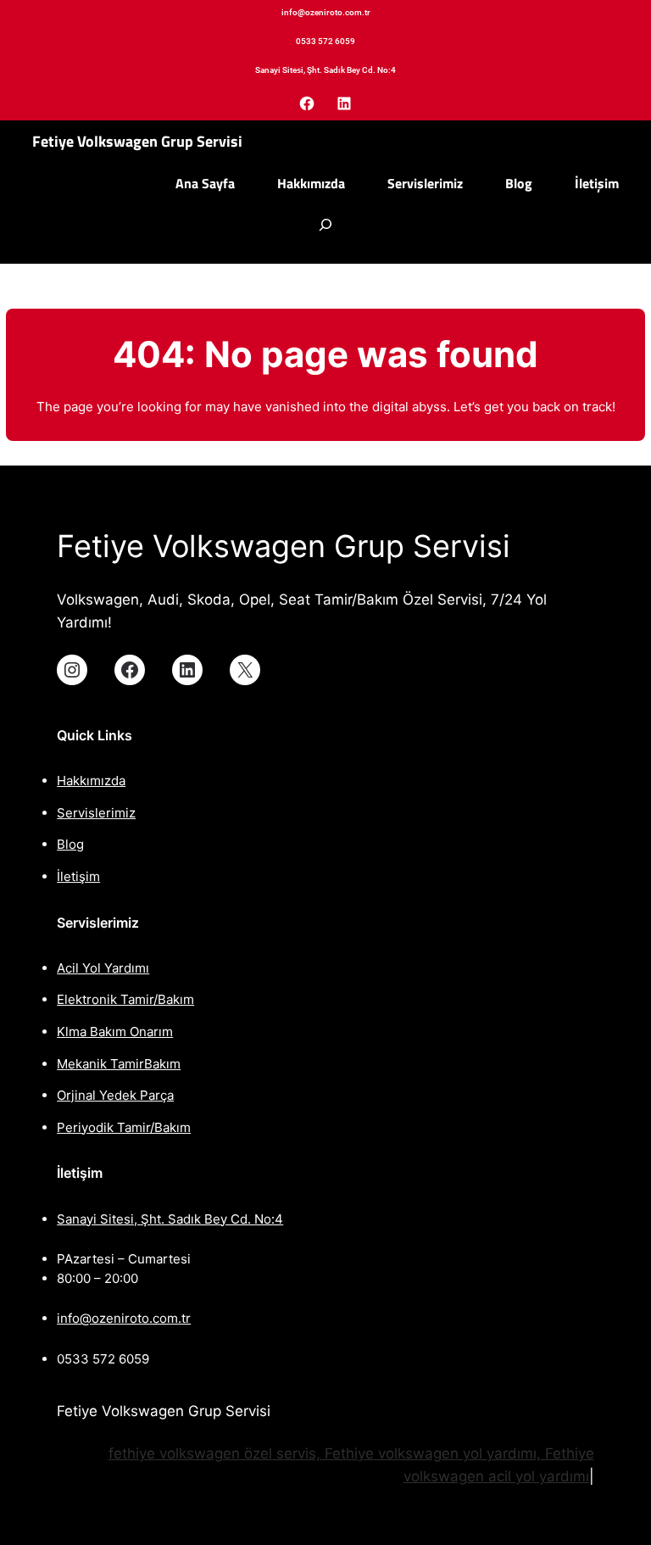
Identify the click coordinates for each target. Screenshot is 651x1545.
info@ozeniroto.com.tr (124, 1318)
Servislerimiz (96, 813)
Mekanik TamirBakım (119, 1064)
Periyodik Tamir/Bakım (124, 1127)
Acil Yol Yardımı (103, 968)
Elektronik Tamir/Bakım (125, 999)
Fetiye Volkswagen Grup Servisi (137, 141)
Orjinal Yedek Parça (115, 1095)
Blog (70, 844)
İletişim (78, 876)
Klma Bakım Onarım (115, 1031)
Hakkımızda (91, 780)
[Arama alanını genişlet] (325, 234)
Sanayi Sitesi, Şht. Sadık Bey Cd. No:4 (170, 1219)
